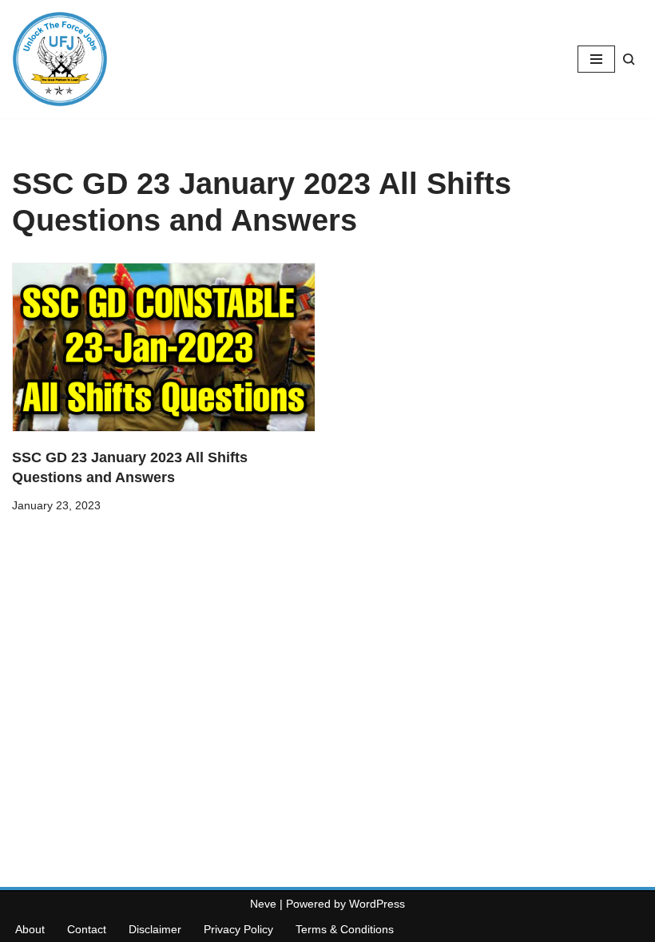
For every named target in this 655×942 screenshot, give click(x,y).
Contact (86, 929)
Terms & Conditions (345, 929)
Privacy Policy (238, 929)
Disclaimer (155, 929)
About (30, 929)
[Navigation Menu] (596, 59)
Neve (263, 903)
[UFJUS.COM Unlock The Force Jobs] (60, 59)
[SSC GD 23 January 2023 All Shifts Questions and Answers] (164, 347)
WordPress (377, 903)
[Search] (629, 59)
